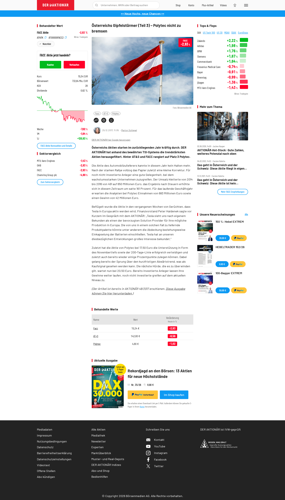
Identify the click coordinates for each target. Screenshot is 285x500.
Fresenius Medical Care (208, 67)
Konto (142, 406)
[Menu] (245, 5)
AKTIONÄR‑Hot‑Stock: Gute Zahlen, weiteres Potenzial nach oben (220, 151)
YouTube (159, 446)
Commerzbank (204, 61)
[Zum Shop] (178, 5)
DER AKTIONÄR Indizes (106, 465)
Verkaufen (74, 64)
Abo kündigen (46, 477)
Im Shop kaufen (174, 395)
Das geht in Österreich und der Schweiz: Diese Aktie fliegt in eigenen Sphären (222, 166)
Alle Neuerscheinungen (242, 214)
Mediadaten (44, 429)
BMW (199, 51)
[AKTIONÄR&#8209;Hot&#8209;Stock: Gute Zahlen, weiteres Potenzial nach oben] (222, 126)
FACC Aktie (42, 32)
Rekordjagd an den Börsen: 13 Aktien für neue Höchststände (160, 373)
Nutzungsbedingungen (52, 441)
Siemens (201, 56)
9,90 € (222, 264)
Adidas (200, 46)
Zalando (201, 41)
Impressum (44, 435)
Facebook (160, 459)
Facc (97, 113)
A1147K (40, 37)
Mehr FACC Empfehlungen (232, 191)
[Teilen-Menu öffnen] (96, 120)
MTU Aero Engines (206, 88)
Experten (97, 447)
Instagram (160, 453)
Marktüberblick (101, 453)
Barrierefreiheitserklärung (54, 453)
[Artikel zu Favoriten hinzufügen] (111, 120)
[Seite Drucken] (103, 120)
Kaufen (50, 64)
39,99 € (222, 238)
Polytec (115, 113)
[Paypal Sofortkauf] (239, 238)
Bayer (200, 72)
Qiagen (200, 82)
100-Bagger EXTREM (229, 273)
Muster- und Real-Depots (107, 459)
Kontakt (159, 439)
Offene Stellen (46, 471)
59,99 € (222, 290)
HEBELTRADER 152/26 (230, 247)
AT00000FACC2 (56, 37)
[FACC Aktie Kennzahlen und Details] (62, 109)
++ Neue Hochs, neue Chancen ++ (142, 13)
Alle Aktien (98, 429)
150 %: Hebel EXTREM (230, 221)
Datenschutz (45, 447)
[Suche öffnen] (97, 5)
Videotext (43, 465)
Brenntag (201, 77)
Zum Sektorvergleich (50, 181)
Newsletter (98, 441)
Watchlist (47, 43)
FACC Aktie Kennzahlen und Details (56, 145)
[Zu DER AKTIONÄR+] (208, 5)
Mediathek (98, 435)
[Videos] (223, 5)
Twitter (159, 466)
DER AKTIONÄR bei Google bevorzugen (111, 140)
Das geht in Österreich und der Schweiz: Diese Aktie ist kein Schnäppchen (217, 181)
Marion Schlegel (129, 130)
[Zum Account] (191, 5)
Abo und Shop (100, 470)
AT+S (106, 113)
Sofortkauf (148, 394)
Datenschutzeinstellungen (54, 459)
